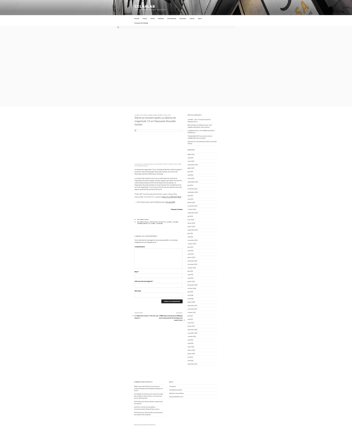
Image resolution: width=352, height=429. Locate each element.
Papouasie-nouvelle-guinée (161, 222)
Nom (137, 272)
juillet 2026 (191, 154)
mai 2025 (190, 175)
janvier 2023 (191, 202)
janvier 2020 (191, 257)
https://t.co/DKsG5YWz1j (171, 197)
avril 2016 (190, 343)
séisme (175, 222)
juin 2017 (190, 316)
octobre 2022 (192, 209)
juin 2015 (190, 357)
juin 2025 (190, 171)
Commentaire (140, 247)
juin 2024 (190, 185)
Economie (183, 18)
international (143, 222)
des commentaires (176, 393)
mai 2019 (190, 274)
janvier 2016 (191, 353)
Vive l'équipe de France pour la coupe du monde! (148, 394)
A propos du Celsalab (141, 23)
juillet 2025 (191, 168)
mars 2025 (191, 178)
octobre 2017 (192, 312)
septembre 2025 (193, 164)
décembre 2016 (192, 329)
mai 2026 (190, 158)
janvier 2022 (191, 226)
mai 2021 (190, 237)
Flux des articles (175, 390)
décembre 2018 (192, 285)
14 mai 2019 (170, 202)
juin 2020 (190, 247)
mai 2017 (190, 319)
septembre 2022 (193, 213)
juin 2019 (190, 271)
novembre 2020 (193, 240)
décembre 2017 (192, 305)
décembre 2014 (192, 364)
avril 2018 (190, 298)
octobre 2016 (192, 336)
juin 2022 (190, 216)
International (171, 18)
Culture (192, 18)
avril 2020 (191, 254)
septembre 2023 (193, 192)
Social (153, 18)
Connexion (172, 386)
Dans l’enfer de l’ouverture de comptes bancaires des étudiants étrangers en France (148, 388)
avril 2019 (190, 278)
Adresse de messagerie (144, 281)
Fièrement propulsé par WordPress (145, 425)
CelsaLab (145, 6)
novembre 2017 (192, 309)
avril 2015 (190, 360)
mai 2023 (190, 199)
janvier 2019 (191, 281)
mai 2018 (190, 295)
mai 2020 (190, 250)
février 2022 (191, 223)
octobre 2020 (192, 243)
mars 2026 (191, 161)
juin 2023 (190, 195)
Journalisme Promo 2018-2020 (159, 115)
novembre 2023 (192, 189)
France (145, 18)
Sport (200, 18)
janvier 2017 (191, 326)
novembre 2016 (192, 333)
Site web (138, 291)
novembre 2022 (192, 206)
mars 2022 (191, 219)
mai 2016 (190, 340)
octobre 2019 (192, 268)
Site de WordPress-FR (176, 396)
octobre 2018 (192, 288)
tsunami (159, 223)
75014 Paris (137, 401)
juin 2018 (190, 292)
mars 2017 (191, 323)
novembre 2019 (192, 264)
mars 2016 (191, 347)
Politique (161, 18)
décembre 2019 (192, 261)
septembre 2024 (193, 182)
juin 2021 (190, 233)
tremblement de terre (146, 223)
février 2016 (191, 350)
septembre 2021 (193, 230)
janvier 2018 (191, 302)
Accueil (136, 18)
